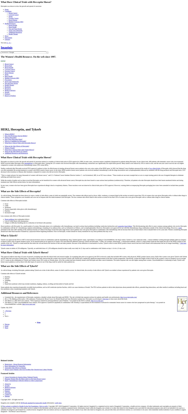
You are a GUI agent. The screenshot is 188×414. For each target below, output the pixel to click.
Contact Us (8, 394)
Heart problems (9, 219)
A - (8, 43)
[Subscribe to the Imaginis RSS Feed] (1, 61)
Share (6, 328)
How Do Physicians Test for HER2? (16, 136)
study (180, 228)
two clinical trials (155, 168)
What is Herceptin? (11, 137)
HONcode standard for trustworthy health (34, 403)
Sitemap (7, 396)
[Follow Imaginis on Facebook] (3, 61)
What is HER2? (9, 134)
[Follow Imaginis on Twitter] (4, 61)
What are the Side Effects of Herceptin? (17, 146)
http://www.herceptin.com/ (128, 297)
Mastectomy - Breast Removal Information (18, 364)
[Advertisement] (59, 112)
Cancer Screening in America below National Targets (21, 377)
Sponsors (7, 389)
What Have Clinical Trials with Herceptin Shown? (20, 143)
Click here (105, 299)
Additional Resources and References (16, 153)
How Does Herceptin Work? (13, 139)
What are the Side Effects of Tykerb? (16, 151)
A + (10, 43)
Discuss (7, 324)
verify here (58, 403)
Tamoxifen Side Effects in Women (15, 368)
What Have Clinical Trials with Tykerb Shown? (19, 150)
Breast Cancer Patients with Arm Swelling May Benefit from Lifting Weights (28, 369)
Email (6, 326)
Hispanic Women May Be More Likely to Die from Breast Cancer (25, 379)
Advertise (8, 393)
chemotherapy (28, 163)
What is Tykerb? (10, 148)
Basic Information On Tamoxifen (15, 366)
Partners (7, 391)
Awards (7, 386)
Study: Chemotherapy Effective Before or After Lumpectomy (24, 380)
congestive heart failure (125, 226)
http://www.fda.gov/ (97, 301)
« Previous (8, 311)
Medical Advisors (10, 387)
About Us (8, 384)
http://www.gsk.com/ (28, 304)
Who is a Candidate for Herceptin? (15, 141)
